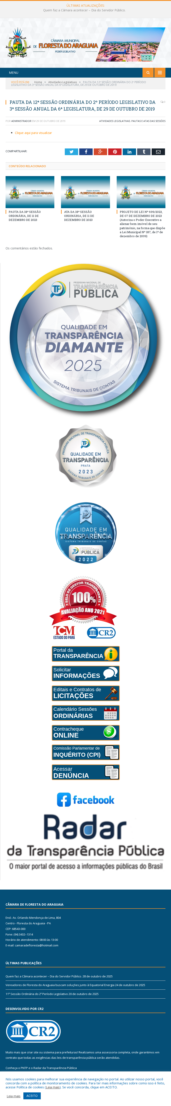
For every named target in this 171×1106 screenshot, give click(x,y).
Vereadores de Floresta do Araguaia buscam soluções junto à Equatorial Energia (84, 10)
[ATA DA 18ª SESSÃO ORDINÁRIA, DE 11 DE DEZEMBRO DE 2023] (85, 192)
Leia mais (53, 1087)
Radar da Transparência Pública (55, 1068)
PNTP (24, 1068)
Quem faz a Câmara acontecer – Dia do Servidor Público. (44, 976)
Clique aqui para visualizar (33, 133)
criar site (33, 1052)
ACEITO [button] (32, 1096)
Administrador (21, 121)
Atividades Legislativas (114, 121)
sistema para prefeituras (60, 1052)
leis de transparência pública (76, 1058)
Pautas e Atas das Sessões (148, 121)
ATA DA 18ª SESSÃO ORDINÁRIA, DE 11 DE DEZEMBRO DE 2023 (79, 216)
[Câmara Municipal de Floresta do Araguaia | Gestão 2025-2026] (85, 43)
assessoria (109, 1052)
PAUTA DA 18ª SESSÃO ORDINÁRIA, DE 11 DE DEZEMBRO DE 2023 (25, 216)
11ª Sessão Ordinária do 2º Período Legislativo (37, 994)
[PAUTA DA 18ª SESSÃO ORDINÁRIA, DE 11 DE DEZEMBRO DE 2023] (30, 192)
